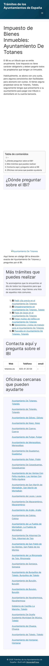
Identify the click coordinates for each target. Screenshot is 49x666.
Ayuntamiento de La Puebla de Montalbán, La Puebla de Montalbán (27, 527)
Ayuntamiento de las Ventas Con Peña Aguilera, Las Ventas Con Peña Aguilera (27, 476)
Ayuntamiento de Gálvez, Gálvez (27, 417)
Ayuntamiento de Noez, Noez (26, 423)
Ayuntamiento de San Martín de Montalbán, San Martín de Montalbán (27, 488)
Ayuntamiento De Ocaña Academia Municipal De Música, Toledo (27, 617)
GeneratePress (32, 662)
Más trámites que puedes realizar (21, 164)
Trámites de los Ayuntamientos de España (23, 6)
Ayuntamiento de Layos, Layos (26, 496)
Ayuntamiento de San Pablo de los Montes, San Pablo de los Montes (27, 547)
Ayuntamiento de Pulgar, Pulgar (27, 437)
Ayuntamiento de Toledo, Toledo (27, 634)
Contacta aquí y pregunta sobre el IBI (23, 167)
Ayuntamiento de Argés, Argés (26, 510)
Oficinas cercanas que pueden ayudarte (24, 170)
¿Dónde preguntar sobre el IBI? (19, 161)
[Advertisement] (24, 124)
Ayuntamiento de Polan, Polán (26, 459)
